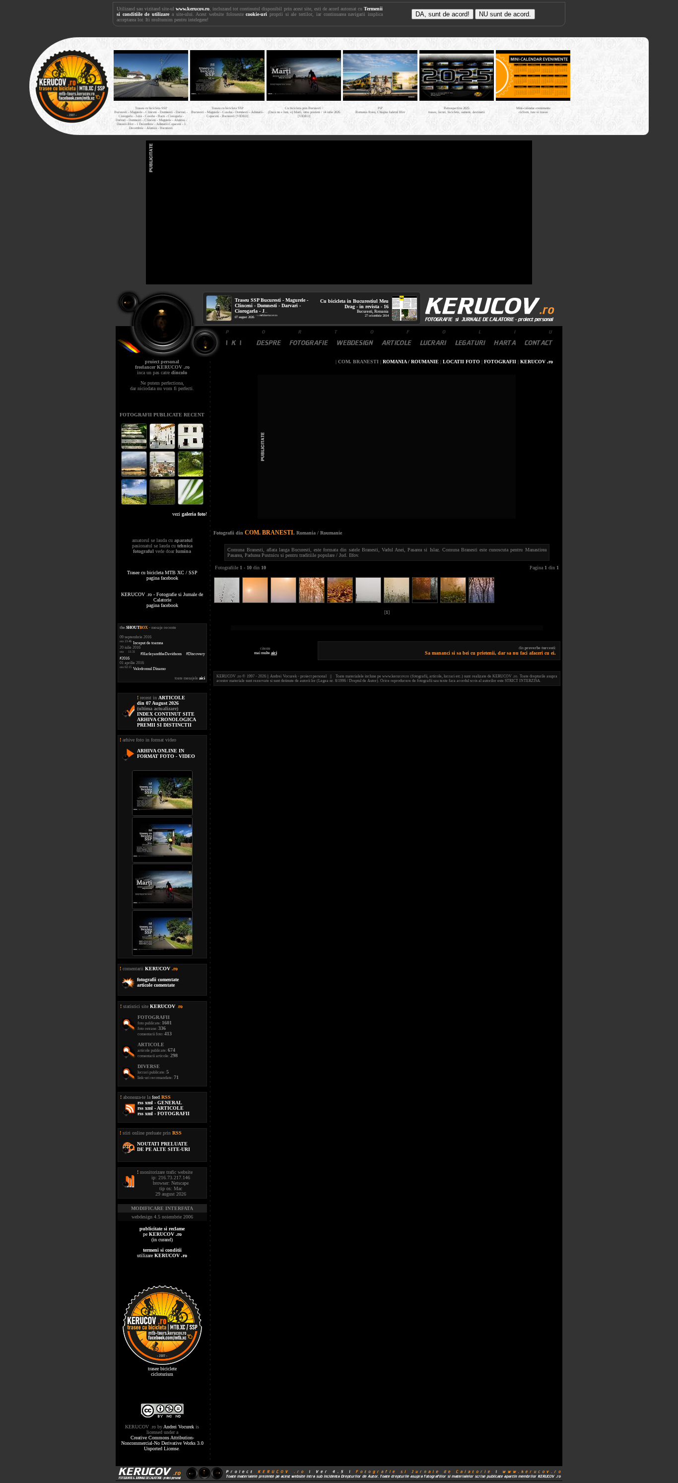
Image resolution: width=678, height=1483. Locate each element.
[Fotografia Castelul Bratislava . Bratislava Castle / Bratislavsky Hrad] (163, 448)
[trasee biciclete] (72, 122)
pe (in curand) (162, 1234)
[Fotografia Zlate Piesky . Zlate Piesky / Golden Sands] (135, 475)
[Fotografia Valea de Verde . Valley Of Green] (190, 475)
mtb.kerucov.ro (268, 315)
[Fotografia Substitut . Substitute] (135, 448)
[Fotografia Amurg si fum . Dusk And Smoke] (163, 503)
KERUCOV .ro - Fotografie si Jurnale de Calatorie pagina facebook (162, 600)
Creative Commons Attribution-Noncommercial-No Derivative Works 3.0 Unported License (162, 1443)
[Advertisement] (339, 212)
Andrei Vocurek (178, 1426)
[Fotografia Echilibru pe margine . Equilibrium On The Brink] (135, 503)
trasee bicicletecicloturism (162, 1371)
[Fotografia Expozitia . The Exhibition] (190, 448)
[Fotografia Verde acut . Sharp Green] (190, 503)
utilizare (162, 1252)
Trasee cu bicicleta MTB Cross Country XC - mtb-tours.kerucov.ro (608, 83)
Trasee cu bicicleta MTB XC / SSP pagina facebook (162, 575)
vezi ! (189, 514)
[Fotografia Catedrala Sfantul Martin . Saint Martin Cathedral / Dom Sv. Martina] (163, 475)
